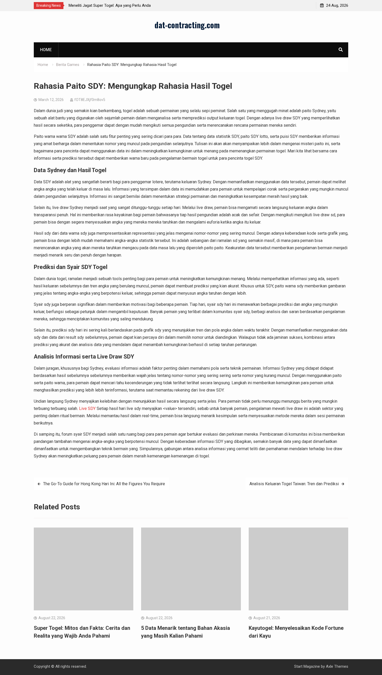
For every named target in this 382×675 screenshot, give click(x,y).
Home (46, 49)
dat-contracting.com (187, 25)
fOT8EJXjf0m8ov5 (89, 100)
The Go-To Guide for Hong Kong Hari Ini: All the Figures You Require (104, 483)
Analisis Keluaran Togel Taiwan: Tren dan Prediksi (294, 483)
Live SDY (87, 408)
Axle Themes (337, 666)
